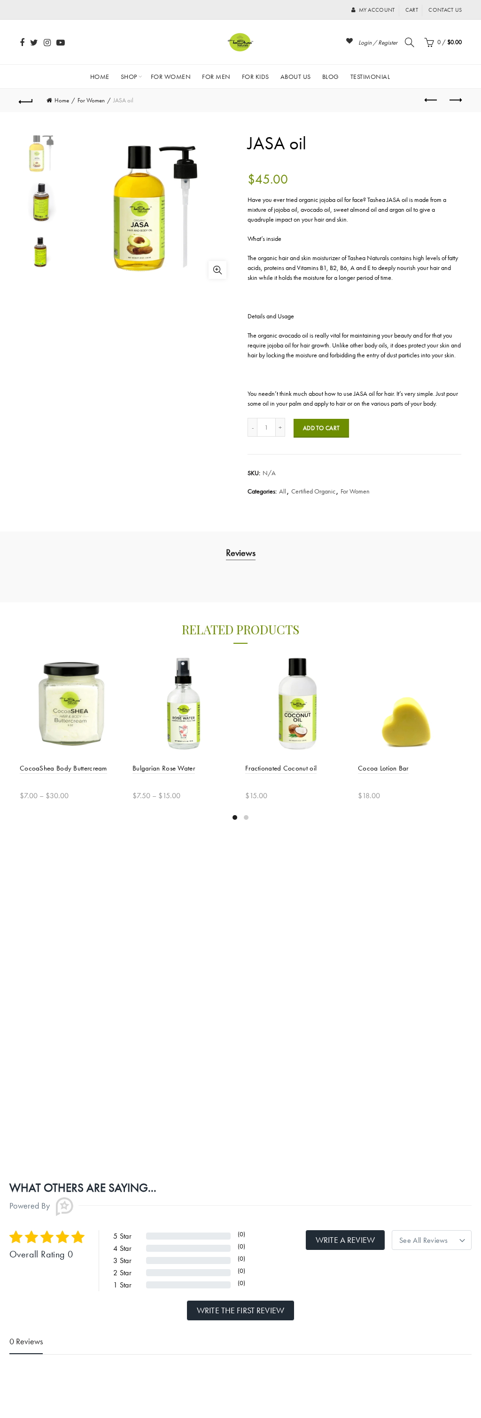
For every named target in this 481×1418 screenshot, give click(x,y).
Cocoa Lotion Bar (383, 768)
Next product (454, 100)
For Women (171, 76)
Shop (129, 76)
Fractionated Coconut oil (281, 768)
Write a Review (345, 1239)
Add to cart (321, 428)
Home (99, 76)
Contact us (445, 10)
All (282, 491)
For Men (216, 76)
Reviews (241, 553)
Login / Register (377, 42)
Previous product (431, 100)
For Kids (255, 76)
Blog (330, 76)
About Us (295, 76)
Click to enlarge (217, 270)
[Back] (26, 100)
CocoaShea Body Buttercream (63, 768)
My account (377, 10)
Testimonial (370, 76)
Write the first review (240, 1310)
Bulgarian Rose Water (163, 768)
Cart (411, 10)
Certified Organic (313, 491)
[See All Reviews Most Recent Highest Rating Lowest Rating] (432, 1240)
